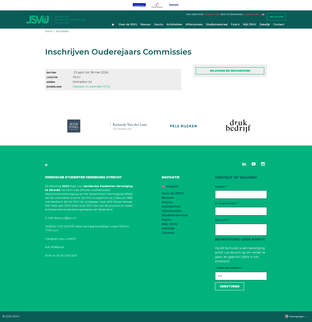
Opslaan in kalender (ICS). (91, 86)
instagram (263, 164)
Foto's (235, 24)
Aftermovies (194, 24)
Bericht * (222, 220)
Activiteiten (174, 24)
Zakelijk (265, 24)
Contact (278, 24)
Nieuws (146, 24)
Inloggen (276, 16)
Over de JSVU (128, 24)
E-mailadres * (226, 203)
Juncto (158, 24)
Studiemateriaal (217, 24)
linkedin (244, 164)
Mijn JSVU (249, 24)
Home (113, 25)
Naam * (221, 186)
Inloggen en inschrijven (230, 70)
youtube (253, 164)
